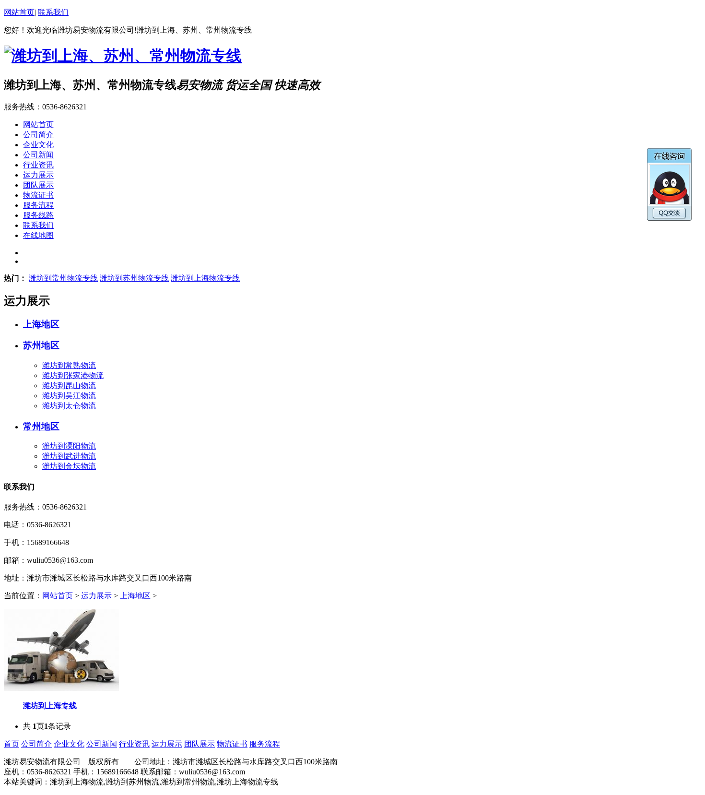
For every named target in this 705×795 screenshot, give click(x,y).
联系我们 (53, 12)
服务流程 (264, 744)
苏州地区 (41, 345)
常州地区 (41, 426)
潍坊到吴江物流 (69, 396)
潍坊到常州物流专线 (63, 278)
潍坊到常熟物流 (69, 365)
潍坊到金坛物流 (69, 466)
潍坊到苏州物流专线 (134, 278)
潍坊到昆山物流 (69, 385)
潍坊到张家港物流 (73, 375)
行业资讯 (134, 744)
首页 (11, 744)
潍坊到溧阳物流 (69, 446)
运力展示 (96, 596)
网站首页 (19, 12)
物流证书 (232, 744)
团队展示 (199, 744)
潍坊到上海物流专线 (205, 278)
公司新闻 (101, 744)
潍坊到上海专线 (50, 705)
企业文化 (69, 744)
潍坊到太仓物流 (69, 406)
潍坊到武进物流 (69, 456)
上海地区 (41, 324)
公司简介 (36, 744)
